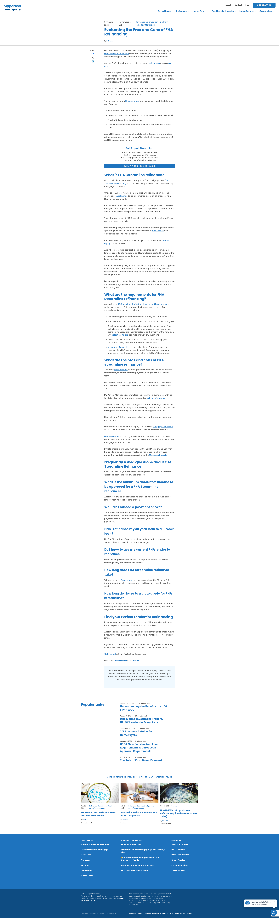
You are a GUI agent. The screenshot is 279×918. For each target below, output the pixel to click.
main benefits (121, 369)
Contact (238, 5)
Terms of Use (166, 914)
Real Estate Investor (223, 11)
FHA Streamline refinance (116, 53)
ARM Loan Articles (179, 844)
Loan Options (246, 11)
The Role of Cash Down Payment (141, 760)
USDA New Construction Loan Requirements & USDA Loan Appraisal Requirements (139, 747)
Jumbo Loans (87, 875)
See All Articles (178, 870)
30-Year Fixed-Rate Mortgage (95, 844)
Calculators (265, 11)
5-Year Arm (86, 855)
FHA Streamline (111, 436)
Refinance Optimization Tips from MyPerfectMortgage (102, 807)
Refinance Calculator (131, 844)
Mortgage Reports (158, 455)
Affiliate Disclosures (152, 914)
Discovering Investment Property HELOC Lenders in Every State (141, 720)
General (174, 806)
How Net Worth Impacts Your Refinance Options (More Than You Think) (178, 813)
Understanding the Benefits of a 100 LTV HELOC (143, 707)
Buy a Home (164, 11)
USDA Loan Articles (180, 855)
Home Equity (200, 11)
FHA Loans (85, 860)
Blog (247, 5)
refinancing (154, 63)
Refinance (181, 11)
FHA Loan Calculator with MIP (134, 870)
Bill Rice (85, 820)
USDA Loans (86, 870)
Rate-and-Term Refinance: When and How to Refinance (98, 814)
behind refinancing (156, 398)
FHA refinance (121, 196)
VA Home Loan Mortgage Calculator (138, 865)
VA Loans (85, 865)
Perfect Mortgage (119, 334)
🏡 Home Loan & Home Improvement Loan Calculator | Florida (140, 858)
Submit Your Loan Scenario (139, 166)
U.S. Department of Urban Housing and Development (142, 304)
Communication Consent (183, 914)
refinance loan (126, 580)
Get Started (264, 5)
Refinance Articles (179, 865)
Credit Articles (178, 860)
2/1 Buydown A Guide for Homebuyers (136, 733)
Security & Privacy (135, 914)
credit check (158, 230)
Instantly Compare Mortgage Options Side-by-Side (143, 850)
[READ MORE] (100, 793)
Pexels (136, 660)
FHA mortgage (132, 101)
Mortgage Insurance (163, 426)
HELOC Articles (178, 849)
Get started (110, 654)
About (228, 5)
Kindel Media (120, 660)
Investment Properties (118, 347)
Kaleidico (109, 41)
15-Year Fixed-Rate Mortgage (94, 849)
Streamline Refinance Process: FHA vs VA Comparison (139, 814)
